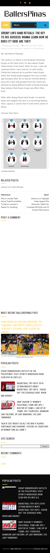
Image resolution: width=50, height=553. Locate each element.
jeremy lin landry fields (33, 45)
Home (5, 25)
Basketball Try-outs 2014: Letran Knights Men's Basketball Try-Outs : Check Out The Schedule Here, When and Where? (23, 389)
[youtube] (29, 3)
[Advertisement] (24, 246)
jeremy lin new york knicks (11, 48)
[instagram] (25, 3)
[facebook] (20, 3)
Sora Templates (15, 549)
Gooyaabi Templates (40, 549)
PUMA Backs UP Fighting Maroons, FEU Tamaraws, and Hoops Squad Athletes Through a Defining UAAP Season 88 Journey (21, 327)
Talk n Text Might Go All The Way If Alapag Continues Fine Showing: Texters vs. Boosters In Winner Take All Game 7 (24, 426)
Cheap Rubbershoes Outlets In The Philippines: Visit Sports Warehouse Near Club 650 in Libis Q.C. (22, 374)
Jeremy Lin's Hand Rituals (33, 48)
